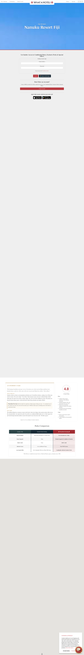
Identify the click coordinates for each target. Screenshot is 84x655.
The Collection (4, 1)
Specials (73, 1)
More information (69, 647)
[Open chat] (79, 650)
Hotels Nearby (20, 1)
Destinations (12, 1)
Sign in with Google (46, 76)
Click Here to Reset (45, 70)
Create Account (42, 88)
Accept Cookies (66, 650)
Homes (67, 1)
